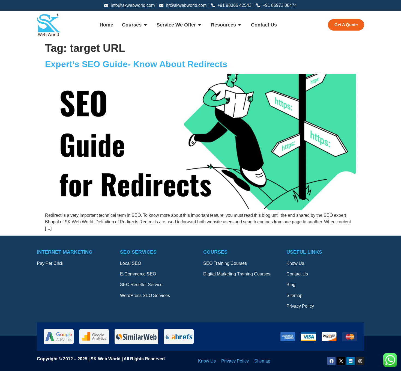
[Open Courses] (145, 25)
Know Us (295, 263)
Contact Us (297, 274)
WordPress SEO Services (145, 295)
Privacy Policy (300, 306)
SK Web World (106, 359)
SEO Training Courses (225, 263)
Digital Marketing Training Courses (236, 274)
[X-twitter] (341, 361)
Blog (290, 284)
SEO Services (138, 252)
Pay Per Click (50, 263)
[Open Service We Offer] (199, 25)
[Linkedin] (350, 361)
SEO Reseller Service (141, 284)
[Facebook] (331, 361)
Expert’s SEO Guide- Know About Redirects (136, 64)
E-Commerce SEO (138, 274)
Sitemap (294, 295)
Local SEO (130, 263)
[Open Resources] (239, 25)
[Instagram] (360, 361)
